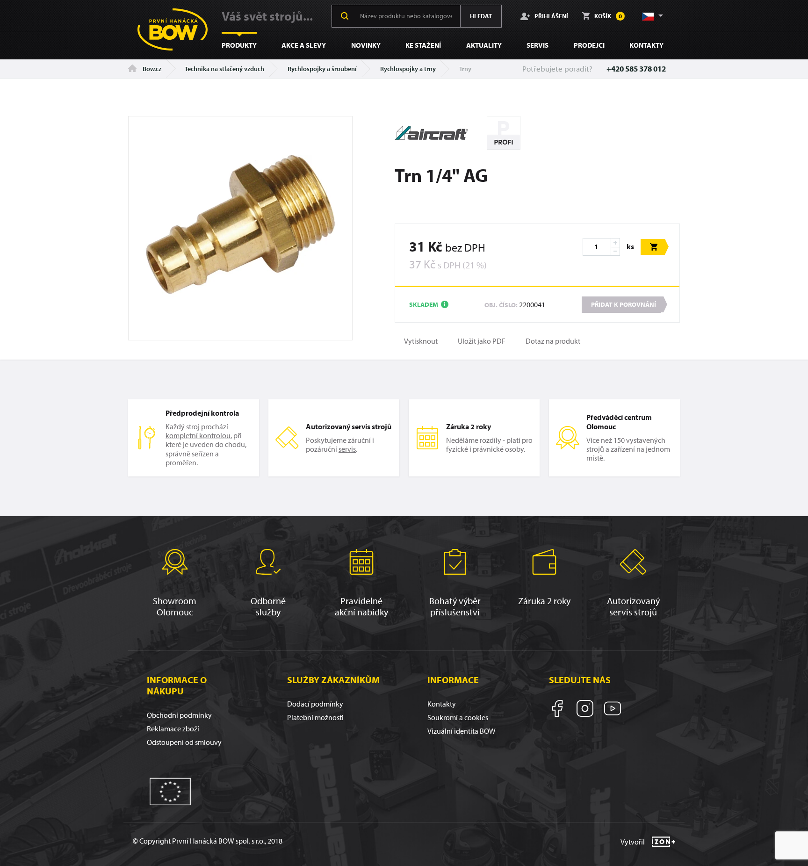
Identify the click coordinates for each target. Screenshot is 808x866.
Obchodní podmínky (179, 715)
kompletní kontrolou (198, 435)
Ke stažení (423, 45)
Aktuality (484, 45)
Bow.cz (151, 69)
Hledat (481, 16)
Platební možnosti (315, 717)
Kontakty (646, 45)
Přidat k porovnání (623, 304)
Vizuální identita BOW (461, 731)
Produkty (239, 45)
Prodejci (589, 45)
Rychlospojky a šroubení (322, 69)
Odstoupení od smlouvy (184, 742)
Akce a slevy (303, 45)
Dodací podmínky (315, 703)
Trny (465, 69)
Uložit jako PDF (481, 341)
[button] (652, 16)
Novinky (366, 45)
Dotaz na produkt (553, 341)
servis (347, 449)
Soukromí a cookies (457, 717)
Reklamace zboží (173, 728)
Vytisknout (421, 341)
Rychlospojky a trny (408, 69)
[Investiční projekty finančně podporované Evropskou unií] (170, 790)
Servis (537, 45)
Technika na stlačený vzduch (224, 69)
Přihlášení (551, 15)
